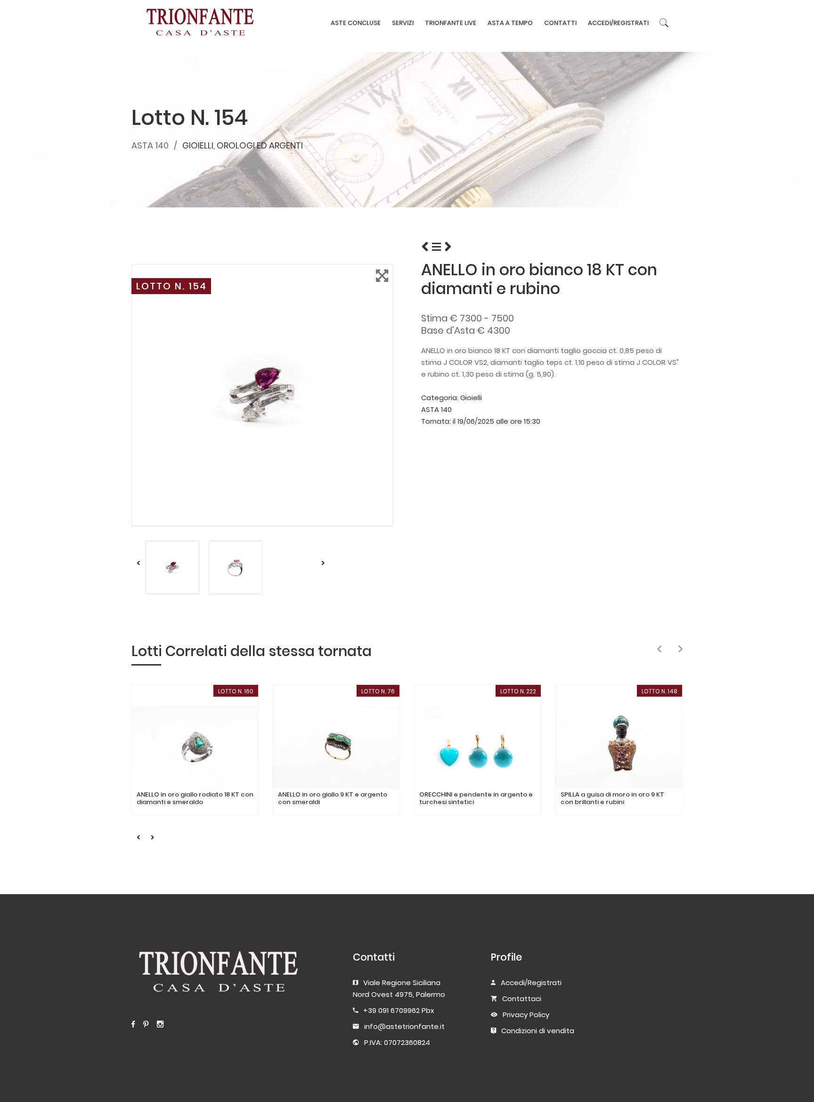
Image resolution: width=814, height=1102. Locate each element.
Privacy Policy (526, 1015)
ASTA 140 (150, 145)
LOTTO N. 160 (235, 691)
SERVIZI (403, 22)
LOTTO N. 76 (378, 691)
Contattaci (521, 998)
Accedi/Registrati (531, 982)
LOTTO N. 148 (659, 691)
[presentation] (659, 649)
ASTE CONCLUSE (356, 22)
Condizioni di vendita (537, 1031)
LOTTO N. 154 (171, 286)
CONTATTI (560, 22)
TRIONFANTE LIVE (450, 22)
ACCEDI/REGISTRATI (618, 22)
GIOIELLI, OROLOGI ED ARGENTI (242, 145)
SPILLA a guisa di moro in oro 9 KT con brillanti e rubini (612, 798)
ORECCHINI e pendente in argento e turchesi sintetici (476, 798)
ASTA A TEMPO (510, 22)
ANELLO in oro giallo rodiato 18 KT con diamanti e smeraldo (195, 798)
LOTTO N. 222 (518, 691)
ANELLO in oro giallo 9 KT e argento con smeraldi (332, 798)
